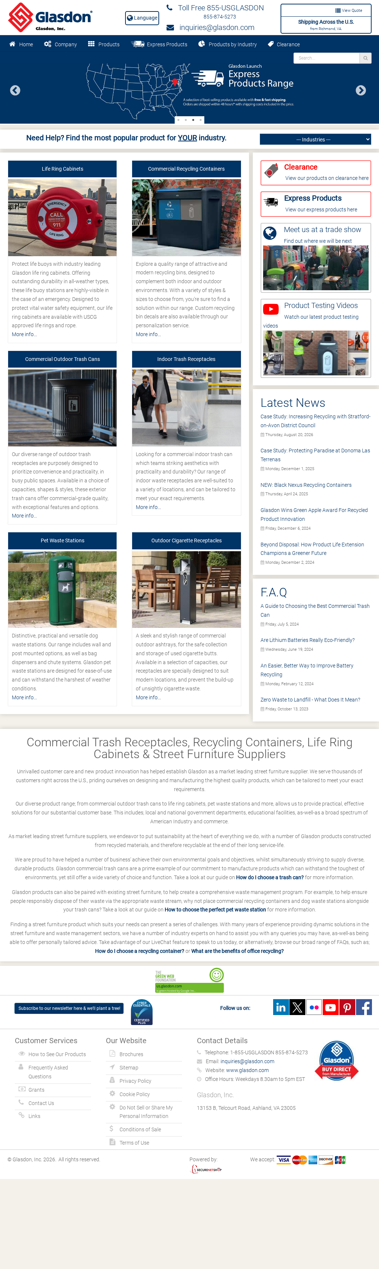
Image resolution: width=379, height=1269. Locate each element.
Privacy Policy (135, 1081)
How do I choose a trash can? (270, 877)
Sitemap (129, 1068)
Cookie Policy (135, 1094)
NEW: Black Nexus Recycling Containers (306, 485)
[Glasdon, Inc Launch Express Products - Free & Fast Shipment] (189, 88)
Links (34, 1116)
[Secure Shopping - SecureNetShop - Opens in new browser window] (206, 1168)
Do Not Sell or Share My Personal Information (146, 1112)
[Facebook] (364, 1007)
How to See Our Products (57, 1054)
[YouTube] (330, 1007)
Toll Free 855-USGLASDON (218, 7)
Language (145, 18)
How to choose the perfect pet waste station (215, 910)
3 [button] (193, 120)
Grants (36, 1090)
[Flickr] (314, 1007)
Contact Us (41, 1103)
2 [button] (186, 120)
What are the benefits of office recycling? (237, 951)
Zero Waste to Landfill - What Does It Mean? (310, 700)
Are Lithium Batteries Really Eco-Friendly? (308, 640)
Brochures (131, 1054)
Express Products (166, 44)
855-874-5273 (220, 17)
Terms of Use (134, 1143)
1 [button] (178, 120)
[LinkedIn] (281, 1007)
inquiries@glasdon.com (214, 27)
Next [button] (358, 88)
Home (26, 44)
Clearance (287, 44)
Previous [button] (13, 88)
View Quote (351, 10)
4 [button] (200, 120)
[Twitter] (297, 1007)
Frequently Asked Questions (48, 1072)
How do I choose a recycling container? (139, 951)
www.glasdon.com (247, 1070)
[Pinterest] (347, 1007)
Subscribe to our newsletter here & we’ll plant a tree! (69, 1008)
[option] (189, 88)
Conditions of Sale (140, 1129)
